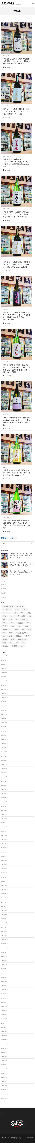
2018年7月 (4, 1060)
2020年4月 (4, 973)
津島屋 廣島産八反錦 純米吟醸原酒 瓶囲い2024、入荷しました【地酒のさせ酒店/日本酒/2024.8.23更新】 (16, 214)
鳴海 (22, 646)
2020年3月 (4, 977)
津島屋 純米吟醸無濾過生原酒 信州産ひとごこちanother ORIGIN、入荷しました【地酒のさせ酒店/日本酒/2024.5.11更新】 (17, 368)
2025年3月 (4, 727)
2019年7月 (4, 1010)
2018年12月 (4, 1039)
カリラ (16, 609)
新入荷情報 (4, 593)
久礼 (29, 613)
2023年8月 (4, 806)
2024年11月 (4, 743)
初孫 (4, 619)
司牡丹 (5, 623)
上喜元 (21, 612)
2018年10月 (4, 1048)
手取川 (16, 629)
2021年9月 (4, 902)
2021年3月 (4, 927)
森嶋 (10, 636)
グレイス (25, 609)
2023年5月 (4, 818)
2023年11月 (4, 793)
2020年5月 (4, 969)
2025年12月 (4, 689)
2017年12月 (4, 1090)
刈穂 (30, 616)
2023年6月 (4, 814)
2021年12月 (4, 889)
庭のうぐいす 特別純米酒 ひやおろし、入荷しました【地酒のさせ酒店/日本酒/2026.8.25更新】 (21, 572)
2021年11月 (4, 893)
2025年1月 (4, 735)
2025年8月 (4, 706)
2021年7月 (4, 910)
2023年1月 (4, 835)
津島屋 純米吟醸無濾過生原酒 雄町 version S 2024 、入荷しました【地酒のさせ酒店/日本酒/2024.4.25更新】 (16, 421)
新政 (23, 629)
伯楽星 (11, 616)
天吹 (4, 626)
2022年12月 (4, 839)
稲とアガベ (22, 639)
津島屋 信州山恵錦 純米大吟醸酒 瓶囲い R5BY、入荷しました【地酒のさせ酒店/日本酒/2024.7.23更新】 (16, 264)
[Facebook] (1, 1113)
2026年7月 (4, 660)
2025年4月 (4, 722)
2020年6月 (4, 964)
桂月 (4, 636)
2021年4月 (4, 923)
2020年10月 (4, 948)
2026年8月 (4, 656)
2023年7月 (4, 810)
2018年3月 (4, 1077)
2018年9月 (4, 1052)
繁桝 (17, 642)
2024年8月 (4, 756)
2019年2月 (4, 1031)
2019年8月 (4, 1006)
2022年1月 (4, 885)
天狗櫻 (12, 626)
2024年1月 (4, 785)
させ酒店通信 (8, 2)
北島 (10, 619)
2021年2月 (4, 931)
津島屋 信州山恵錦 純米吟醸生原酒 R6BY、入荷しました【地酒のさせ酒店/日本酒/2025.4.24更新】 (16, 111)
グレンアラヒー (6, 612)
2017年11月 (4, 1094)
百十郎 (12, 639)
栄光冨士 (21, 633)
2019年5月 (4, 1019)
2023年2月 (4, 831)
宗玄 (19, 626)
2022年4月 (4, 873)
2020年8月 (4, 956)
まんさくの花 (7, 609)
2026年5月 (4, 668)
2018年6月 (4, 1065)
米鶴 (4, 643)
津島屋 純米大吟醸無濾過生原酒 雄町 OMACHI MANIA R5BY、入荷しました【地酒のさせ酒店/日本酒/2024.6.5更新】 (16, 316)
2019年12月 (4, 989)
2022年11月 (4, 843)
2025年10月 (4, 697)
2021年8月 (4, 906)
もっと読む (7, 67)
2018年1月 (4, 1085)
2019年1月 (4, 1035)
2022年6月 (4, 864)
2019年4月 (4, 1023)
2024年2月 (4, 781)
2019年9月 (4, 1002)
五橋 (4, 616)
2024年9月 (4, 752)
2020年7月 (4, 960)
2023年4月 (4, 823)
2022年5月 (4, 868)
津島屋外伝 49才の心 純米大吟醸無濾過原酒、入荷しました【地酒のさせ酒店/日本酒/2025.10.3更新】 (16, 61)
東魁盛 (10, 632)
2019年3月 (4, 1027)
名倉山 (12, 622)
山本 (26, 626)
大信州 (20, 623)
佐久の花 (21, 616)
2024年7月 (4, 760)
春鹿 (29, 629)
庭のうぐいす (7, 629)
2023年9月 (4, 802)
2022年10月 (4, 848)
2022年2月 (4, 881)
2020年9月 (4, 952)
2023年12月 (4, 789)
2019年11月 (4, 994)
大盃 (28, 622)
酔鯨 (23, 642)
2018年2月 (4, 1081)
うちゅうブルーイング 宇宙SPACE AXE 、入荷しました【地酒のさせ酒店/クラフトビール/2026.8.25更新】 (21, 564)
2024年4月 (4, 772)
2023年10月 (4, 797)
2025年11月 (4, 693)
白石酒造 (5, 639)
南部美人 (24, 619)
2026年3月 (4, 677)
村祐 (4, 632)
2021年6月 (4, 914)
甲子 (27, 636)
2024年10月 (4, 747)
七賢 (15, 613)
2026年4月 (4, 672)
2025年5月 (4, 718)
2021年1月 (4, 935)
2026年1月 (4, 685)
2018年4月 (4, 1073)
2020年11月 (4, 944)
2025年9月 (4, 702)
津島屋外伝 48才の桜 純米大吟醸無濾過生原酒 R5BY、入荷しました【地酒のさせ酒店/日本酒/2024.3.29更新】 (16, 524)
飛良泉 (14, 646)
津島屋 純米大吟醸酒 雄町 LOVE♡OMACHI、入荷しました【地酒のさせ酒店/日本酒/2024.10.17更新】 (16, 162)
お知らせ (3, 584)
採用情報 (3, 588)
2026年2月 (4, 681)
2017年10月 (4, 1098)
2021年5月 (4, 918)
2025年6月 (4, 714)
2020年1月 (4, 985)
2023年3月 (4, 827)
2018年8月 (4, 1056)
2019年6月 (4, 1014)
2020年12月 (4, 939)
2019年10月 (4, 998)
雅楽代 (5, 646)
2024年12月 (4, 739)
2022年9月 (4, 852)
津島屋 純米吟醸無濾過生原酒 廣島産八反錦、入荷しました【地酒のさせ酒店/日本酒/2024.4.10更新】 (16, 472)
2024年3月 (4, 777)
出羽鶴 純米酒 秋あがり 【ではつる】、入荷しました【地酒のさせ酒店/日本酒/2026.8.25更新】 (22, 555)
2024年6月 (4, 764)
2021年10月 (4, 898)
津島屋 (18, 636)
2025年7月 (4, 710)
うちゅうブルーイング (13, 606)
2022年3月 (4, 877)
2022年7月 (4, 860)
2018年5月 (4, 1069)
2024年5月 (4, 768)
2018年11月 (4, 1044)
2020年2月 (4, 981)
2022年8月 (4, 856)
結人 (11, 642)
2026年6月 (4, 664)
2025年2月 (4, 731)
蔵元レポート (4, 597)
